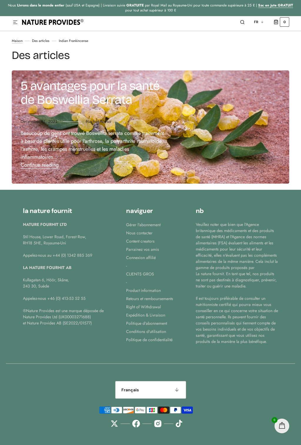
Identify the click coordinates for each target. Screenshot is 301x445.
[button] (15, 22)
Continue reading (40, 165)
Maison (17, 40)
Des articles (40, 40)
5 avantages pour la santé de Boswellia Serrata (90, 92)
